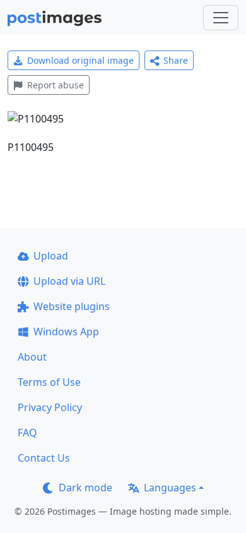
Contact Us (44, 458)
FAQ (27, 433)
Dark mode (85, 487)
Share (175, 60)
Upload (50, 256)
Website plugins (71, 306)
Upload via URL (69, 281)
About (32, 357)
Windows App (66, 331)
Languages (170, 487)
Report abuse (55, 85)
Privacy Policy (50, 407)
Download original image (80, 60)
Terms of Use (49, 382)
